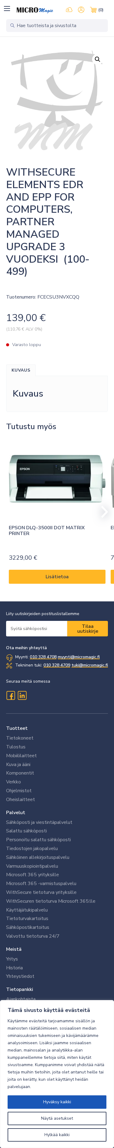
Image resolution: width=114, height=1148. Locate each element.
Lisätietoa (57, 576)
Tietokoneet (19, 738)
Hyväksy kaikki (57, 1102)
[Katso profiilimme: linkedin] (22, 695)
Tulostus (16, 747)
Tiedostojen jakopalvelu (32, 848)
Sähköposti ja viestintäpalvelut (39, 822)
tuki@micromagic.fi (89, 665)
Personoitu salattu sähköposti (38, 839)
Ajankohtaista (21, 999)
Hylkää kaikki (57, 1135)
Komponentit (20, 773)
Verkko (13, 782)
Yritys (12, 959)
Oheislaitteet (20, 799)
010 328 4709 (56, 665)
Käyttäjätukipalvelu (27, 910)
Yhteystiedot (20, 976)
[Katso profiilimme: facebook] (10, 695)
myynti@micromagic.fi (79, 657)
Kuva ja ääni (18, 764)
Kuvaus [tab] (21, 370)
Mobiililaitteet (21, 755)
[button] (7, 8)
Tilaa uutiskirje (87, 629)
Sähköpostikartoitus (27, 927)
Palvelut (15, 812)
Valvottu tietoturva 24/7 (33, 936)
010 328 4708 (43, 657)
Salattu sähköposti (26, 831)
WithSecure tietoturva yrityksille (41, 892)
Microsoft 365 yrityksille (32, 874)
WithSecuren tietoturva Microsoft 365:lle (50, 901)
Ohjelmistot (19, 790)
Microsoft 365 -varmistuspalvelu (41, 883)
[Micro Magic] (35, 10)
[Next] (102, 512)
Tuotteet (17, 728)
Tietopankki (19, 989)
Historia (14, 967)
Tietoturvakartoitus (27, 918)
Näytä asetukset (57, 1118)
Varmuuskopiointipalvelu (32, 866)
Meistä (14, 949)
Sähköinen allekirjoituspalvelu (37, 857)
